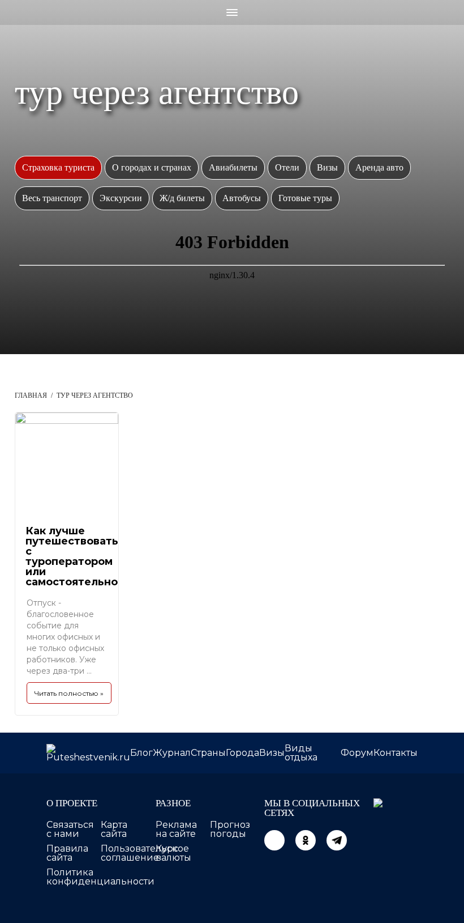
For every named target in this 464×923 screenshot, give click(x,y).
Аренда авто (379, 167)
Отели (287, 167)
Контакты (395, 752)
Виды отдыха (301, 753)
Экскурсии (121, 198)
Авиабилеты (233, 167)
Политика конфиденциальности (100, 877)
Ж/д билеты (182, 198)
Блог (141, 752)
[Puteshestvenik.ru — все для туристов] (88, 753)
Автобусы (241, 198)
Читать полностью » (69, 693)
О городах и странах (151, 167)
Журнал (172, 752)
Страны (208, 752)
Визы (327, 167)
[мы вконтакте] (274, 840)
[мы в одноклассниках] (305, 840)
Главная (31, 395)
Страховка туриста (58, 167)
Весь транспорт (52, 198)
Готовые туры (305, 198)
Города (242, 752)
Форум (357, 752)
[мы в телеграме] (336, 840)
